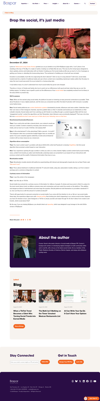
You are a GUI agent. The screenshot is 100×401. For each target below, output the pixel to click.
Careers (76, 3)
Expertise (24, 3)
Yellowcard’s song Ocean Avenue (25, 66)
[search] (85, 4)
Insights (55, 3)
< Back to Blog (8, 13)
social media (59, 90)
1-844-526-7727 (14, 389)
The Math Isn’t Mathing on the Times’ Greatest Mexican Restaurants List (50, 313)
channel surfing (41, 196)
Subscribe (45, 362)
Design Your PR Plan (65, 362)
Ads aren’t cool (14, 164)
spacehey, (51, 204)
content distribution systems (38, 107)
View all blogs (19, 326)
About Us (65, 3)
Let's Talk (79, 362)
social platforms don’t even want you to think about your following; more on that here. (41, 116)
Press (45, 3)
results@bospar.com (33, 389)
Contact (92, 3)
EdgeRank (72, 145)
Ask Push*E (93, 398)
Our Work (35, 3)
